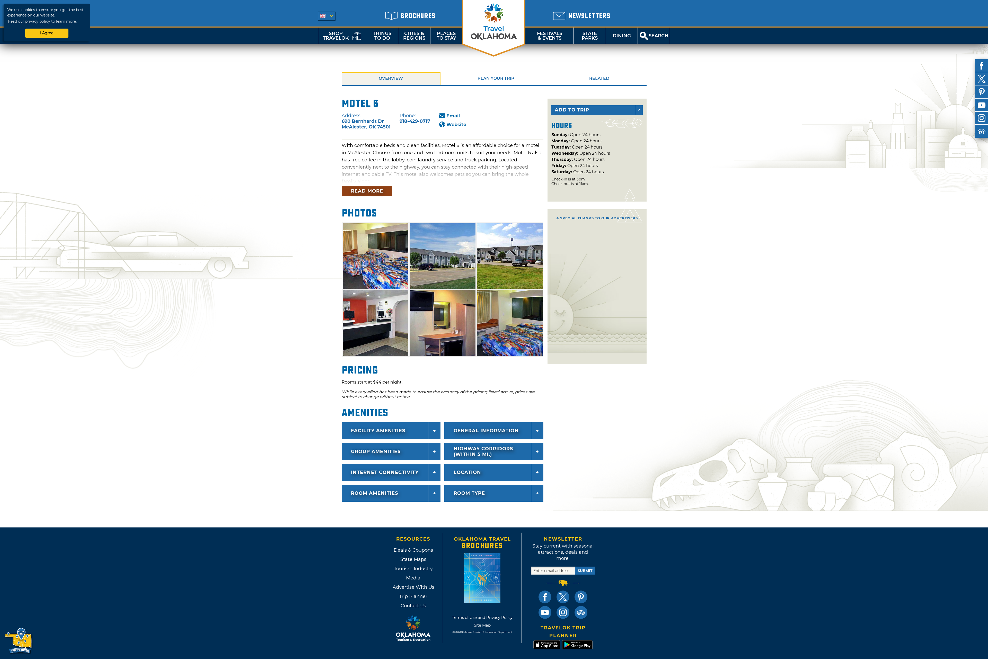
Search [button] (658, 36)
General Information (486, 430)
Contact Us (413, 606)
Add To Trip (572, 110)
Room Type (469, 493)
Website (456, 124)
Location (467, 472)
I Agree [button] (47, 33)
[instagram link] (563, 612)
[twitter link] (563, 597)
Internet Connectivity (385, 472)
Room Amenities (374, 493)
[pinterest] (981, 91)
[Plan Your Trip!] (18, 641)
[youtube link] (545, 612)
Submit (585, 570)
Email (453, 116)
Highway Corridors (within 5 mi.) (483, 451)
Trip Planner (413, 596)
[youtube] (981, 105)
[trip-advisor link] (581, 612)
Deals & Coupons (413, 550)
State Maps (413, 559)
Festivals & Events (549, 36)
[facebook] (981, 65)
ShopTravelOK (336, 36)
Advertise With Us (413, 587)
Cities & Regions (414, 36)
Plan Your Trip (496, 78)
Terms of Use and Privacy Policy (482, 617)
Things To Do (382, 36)
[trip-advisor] (981, 131)
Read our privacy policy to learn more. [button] (42, 21)
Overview (391, 78)
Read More (367, 191)
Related (599, 78)
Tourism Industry (413, 568)
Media (413, 578)
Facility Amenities (378, 430)
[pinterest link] (581, 597)
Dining (622, 36)
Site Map (482, 625)
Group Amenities (376, 451)
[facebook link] (545, 597)
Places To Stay (446, 36)
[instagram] (981, 118)
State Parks (590, 36)
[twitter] (981, 78)
